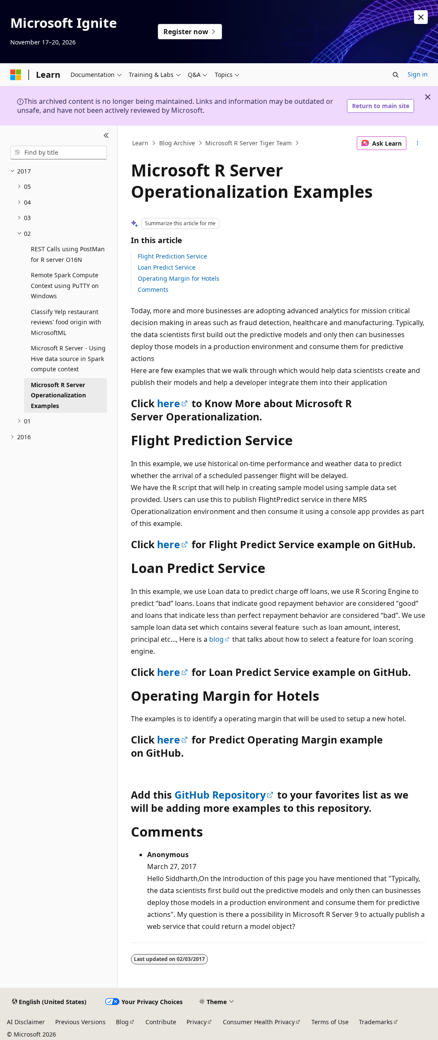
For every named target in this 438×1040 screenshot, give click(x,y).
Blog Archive (177, 143)
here (168, 403)
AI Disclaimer (26, 1022)
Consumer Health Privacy (259, 1022)
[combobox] (58, 152)
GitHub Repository (220, 795)
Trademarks (376, 1022)
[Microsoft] (15, 74)
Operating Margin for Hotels (178, 278)
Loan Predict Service (166, 267)
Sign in (418, 74)
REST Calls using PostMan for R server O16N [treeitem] (68, 254)
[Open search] (395, 74)
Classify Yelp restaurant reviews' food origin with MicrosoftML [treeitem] (66, 322)
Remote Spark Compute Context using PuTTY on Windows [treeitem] (65, 285)
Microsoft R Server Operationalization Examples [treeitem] (58, 395)
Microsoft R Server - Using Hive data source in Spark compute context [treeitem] (68, 358)
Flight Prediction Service (172, 256)
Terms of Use (330, 1022)
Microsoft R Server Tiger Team (248, 143)
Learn (140, 143)
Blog (122, 1022)
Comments (153, 289)
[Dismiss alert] (421, 17)
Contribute (160, 1022)
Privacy (196, 1022)
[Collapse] (106, 136)
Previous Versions (80, 1022)
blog (216, 639)
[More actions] (417, 143)
